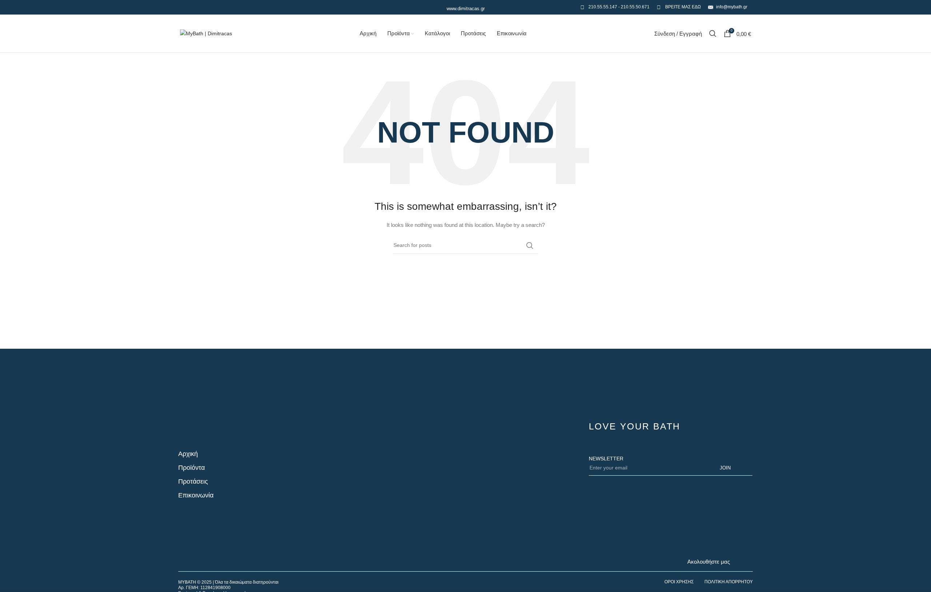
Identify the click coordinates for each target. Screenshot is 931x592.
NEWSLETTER (606, 458)
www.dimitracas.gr (466, 8)
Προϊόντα (191, 467)
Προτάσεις (193, 481)
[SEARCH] (530, 245)
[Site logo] (206, 33)
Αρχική (188, 453)
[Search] (713, 33)
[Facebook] (744, 561)
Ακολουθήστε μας (708, 562)
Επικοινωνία (195, 495)
